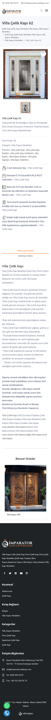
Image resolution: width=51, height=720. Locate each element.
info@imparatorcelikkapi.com (36, 3)
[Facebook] (4, 574)
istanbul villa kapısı (16, 427)
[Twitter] (10, 574)
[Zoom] (43, 53)
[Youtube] (21, 574)
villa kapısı (28, 713)
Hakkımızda (7, 591)
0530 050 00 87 (12, 3)
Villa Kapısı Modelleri (14, 40)
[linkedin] (15, 574)
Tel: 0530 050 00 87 (15, 675)
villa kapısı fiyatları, (18, 156)
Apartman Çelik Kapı (11, 640)
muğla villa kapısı (33, 434)
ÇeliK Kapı (6, 596)
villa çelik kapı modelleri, (22, 153)
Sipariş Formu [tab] (25, 256)
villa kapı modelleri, (19, 160)
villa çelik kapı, (18, 150)
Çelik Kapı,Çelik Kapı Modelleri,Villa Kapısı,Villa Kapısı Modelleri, (25, 36)
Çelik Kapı (6, 645)
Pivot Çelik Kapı (9, 635)
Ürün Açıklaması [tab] (25, 251)
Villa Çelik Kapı (9, 415)
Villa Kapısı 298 (13, 515)
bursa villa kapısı (16, 434)
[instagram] (26, 574)
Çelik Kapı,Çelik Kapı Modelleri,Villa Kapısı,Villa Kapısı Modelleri (25, 30)
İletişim (5, 611)
